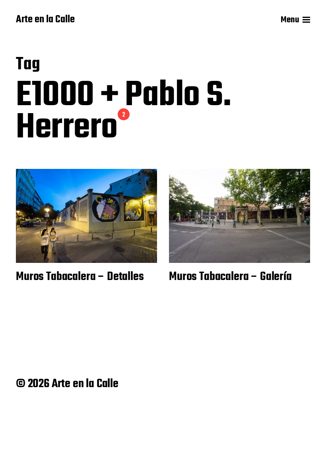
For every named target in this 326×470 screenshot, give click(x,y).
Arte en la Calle (45, 20)
